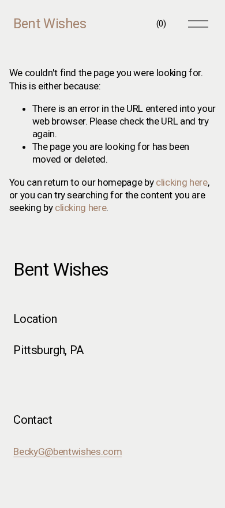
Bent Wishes (49, 24)
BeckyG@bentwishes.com (67, 451)
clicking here (182, 182)
